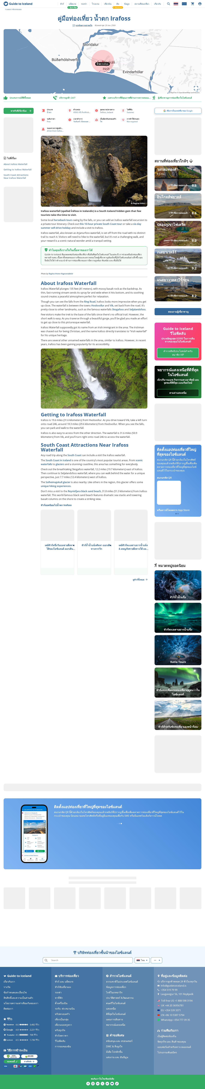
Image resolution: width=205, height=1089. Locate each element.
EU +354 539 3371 (171, 1010)
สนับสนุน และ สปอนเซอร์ (119, 1041)
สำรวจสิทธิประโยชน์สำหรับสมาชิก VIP (178, 352)
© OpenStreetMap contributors (188, 92)
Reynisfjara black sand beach (84, 491)
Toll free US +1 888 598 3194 (177, 1000)
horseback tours (63, 220)
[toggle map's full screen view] (196, 88)
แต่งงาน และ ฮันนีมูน (117, 1057)
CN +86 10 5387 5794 (172, 1015)
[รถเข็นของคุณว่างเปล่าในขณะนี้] (192, 3)
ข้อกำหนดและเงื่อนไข (15, 992)
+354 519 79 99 (169, 990)
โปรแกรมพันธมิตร (167, 1052)
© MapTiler (173, 92)
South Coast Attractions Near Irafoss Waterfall (16, 176)
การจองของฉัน (63, 1046)
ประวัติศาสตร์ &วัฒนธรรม (120, 997)
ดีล (117, 3)
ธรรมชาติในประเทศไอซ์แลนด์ (122, 981)
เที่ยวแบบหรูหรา (63, 1024)
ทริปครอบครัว (62, 1014)
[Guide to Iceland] (18, 3)
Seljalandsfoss (137, 309)
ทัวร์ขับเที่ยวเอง (63, 987)
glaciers (60, 464)
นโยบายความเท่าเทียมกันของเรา (21, 1003)
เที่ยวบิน (108, 3)
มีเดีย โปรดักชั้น (114, 1051)
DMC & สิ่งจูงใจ (114, 1046)
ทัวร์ (62, 3)
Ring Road (89, 301)
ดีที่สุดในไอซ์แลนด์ (116, 1014)
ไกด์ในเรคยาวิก (114, 992)
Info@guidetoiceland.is (173, 985)
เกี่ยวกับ (157, 3)
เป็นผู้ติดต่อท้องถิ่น (166, 1036)
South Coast (74, 455)
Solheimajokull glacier (58, 482)
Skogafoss (118, 309)
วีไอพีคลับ (60, 1041)
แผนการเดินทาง (114, 1019)
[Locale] (175, 3)
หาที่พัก (59, 997)
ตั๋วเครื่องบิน (61, 1003)
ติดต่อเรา (8, 1008)
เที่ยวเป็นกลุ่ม (62, 1019)
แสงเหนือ (111, 1008)
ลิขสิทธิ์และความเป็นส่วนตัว (18, 997)
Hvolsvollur (97, 305)
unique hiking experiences (56, 486)
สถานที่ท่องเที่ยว (141, 3)
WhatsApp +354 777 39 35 (175, 1020)
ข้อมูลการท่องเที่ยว (116, 987)
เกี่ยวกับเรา (9, 981)
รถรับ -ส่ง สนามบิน (65, 1008)
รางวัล (7, 987)
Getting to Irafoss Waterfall (18, 169)
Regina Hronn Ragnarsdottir (60, 273)
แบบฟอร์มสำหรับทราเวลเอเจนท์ (174, 1047)
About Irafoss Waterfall (15, 164)
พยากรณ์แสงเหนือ (115, 1024)
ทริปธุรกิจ (60, 1030)
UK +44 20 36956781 (172, 1005)
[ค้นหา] (168, 3)
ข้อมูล (127, 3)
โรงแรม (95, 3)
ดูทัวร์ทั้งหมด (138, 579)
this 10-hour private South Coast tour (101, 224)
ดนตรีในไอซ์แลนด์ (115, 1003)
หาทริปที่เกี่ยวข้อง (19, 110)
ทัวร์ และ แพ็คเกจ (64, 981)
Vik (111, 305)
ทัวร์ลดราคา (61, 1035)
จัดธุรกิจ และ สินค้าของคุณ (171, 1041)
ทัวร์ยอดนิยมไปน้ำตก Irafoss (56, 505)
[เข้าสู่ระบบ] (199, 3)
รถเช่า (84, 3)
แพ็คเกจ (72, 3)
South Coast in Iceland (58, 460)
